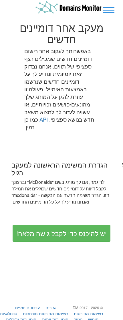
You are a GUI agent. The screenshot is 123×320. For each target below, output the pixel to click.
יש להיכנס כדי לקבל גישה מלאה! (61, 233)
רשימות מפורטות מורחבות (45, 313)
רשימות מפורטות (88, 313)
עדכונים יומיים (27, 307)
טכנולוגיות (8, 313)
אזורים (51, 307)
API (43, 119)
